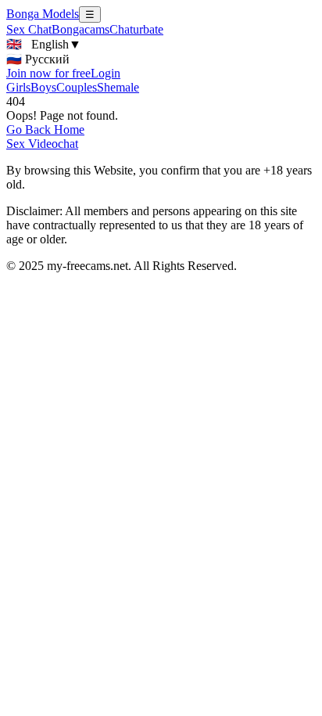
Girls (18, 87)
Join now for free (48, 73)
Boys (43, 87)
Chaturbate (136, 29)
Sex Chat (29, 29)
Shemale (118, 87)
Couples (76, 87)
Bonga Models (42, 13)
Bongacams (80, 29)
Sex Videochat (42, 143)
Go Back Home (45, 129)
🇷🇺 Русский (38, 59)
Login (105, 73)
